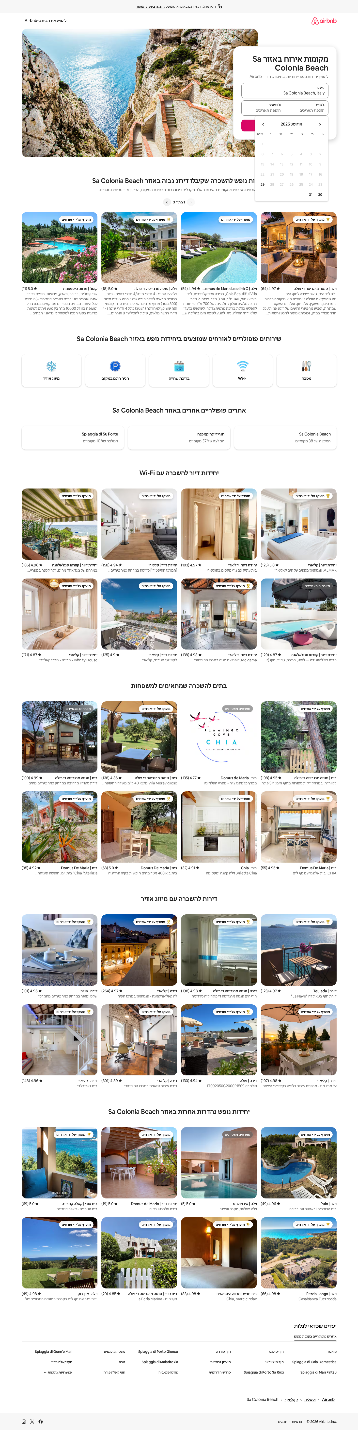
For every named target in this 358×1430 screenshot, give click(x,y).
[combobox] (285, 93)
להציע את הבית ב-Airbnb (45, 20)
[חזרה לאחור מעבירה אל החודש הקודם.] (319, 124)
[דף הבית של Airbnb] (324, 20)
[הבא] (167, 202)
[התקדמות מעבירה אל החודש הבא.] (263, 124)
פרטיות (297, 1421)
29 (263, 184)
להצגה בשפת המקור (150, 6)
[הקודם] (191, 202)
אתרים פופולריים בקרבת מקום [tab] (315, 1336)
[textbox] (307, 110)
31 (310, 194)
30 (320, 194)
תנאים (282, 1421)
